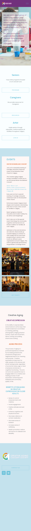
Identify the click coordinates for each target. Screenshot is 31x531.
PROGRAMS (15, 90)
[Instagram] (4, 473)
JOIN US (15, 138)
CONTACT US (15, 468)
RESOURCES (15, 115)
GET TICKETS (15, 295)
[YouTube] (8, 473)
